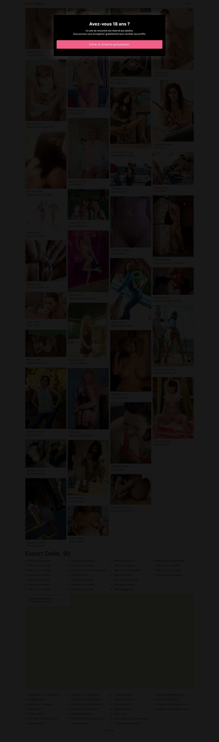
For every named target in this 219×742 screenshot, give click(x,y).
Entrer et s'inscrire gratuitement (109, 44)
